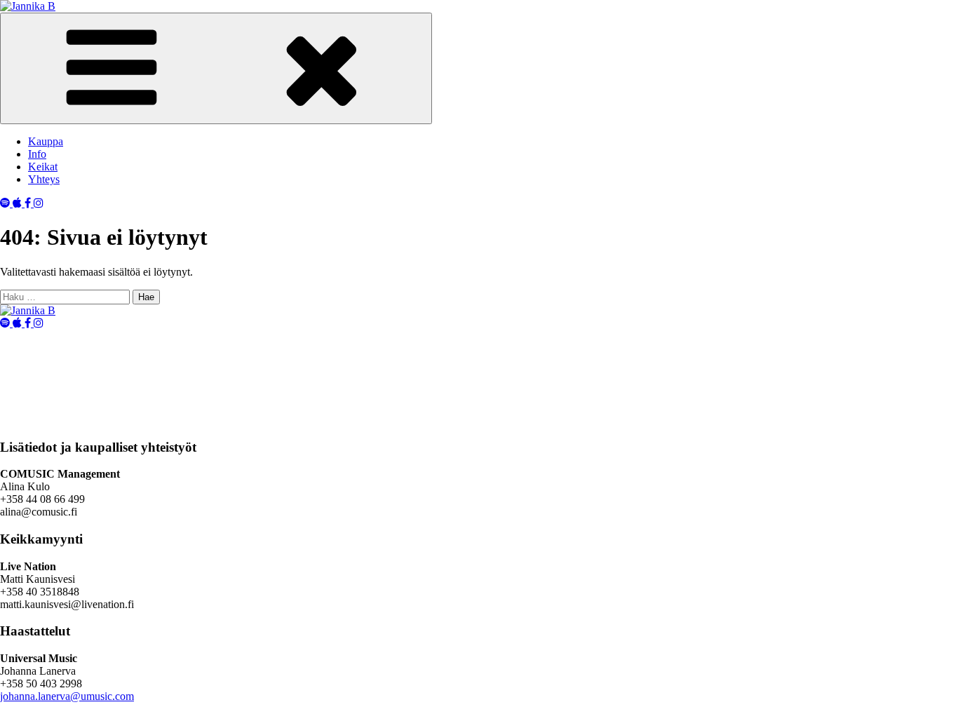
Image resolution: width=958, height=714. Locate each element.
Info (37, 154)
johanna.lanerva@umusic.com (67, 696)
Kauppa (45, 141)
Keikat (43, 167)
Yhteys (44, 179)
